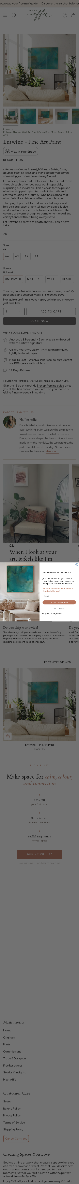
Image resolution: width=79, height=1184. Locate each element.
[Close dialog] (77, 564)
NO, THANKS (59, 608)
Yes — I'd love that (59, 602)
